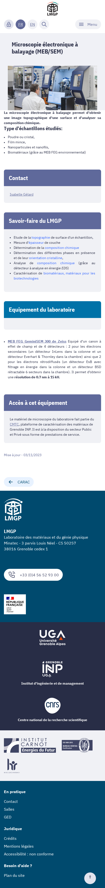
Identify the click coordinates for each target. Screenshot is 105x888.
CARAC (24, 482)
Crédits (10, 838)
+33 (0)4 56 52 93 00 (39, 574)
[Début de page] (92, 878)
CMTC (14, 424)
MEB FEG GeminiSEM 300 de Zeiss (37, 341)
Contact (11, 801)
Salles (9, 809)
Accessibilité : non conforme (29, 854)
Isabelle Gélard (21, 194)
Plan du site (14, 875)
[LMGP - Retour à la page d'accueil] (52, 9)
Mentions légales (19, 846)
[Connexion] (9, 24)
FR (20, 24)
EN (32, 24)
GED (7, 817)
